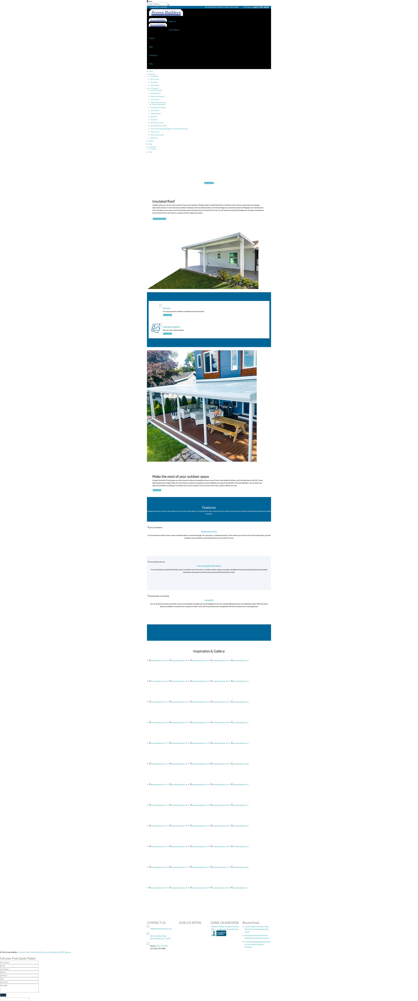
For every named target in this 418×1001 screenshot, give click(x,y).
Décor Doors (155, 132)
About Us (172, 21)
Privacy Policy (24, 952)
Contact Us (153, 55)
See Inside (154, 82)
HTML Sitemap (65, 952)
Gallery (152, 38)
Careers (153, 149)
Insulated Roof (155, 93)
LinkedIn (235, 926)
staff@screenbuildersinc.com (161, 929)
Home (151, 71)
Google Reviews (232, 929)
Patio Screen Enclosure (158, 102)
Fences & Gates (156, 113)
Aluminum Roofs (156, 90)
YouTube (228, 926)
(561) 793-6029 (261, 7)
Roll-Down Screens (157, 123)
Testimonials (155, 85)
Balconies (154, 116)
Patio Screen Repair (158, 104)
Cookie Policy (35, 952)
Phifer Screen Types (157, 135)
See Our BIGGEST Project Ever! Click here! (222, 7)
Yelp (212, 929)
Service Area (155, 79)
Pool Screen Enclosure (158, 107)
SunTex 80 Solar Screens (159, 126)
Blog (151, 47)
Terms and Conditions (50, 952)
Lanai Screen (155, 99)
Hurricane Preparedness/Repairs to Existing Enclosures (169, 129)
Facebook (214, 926)
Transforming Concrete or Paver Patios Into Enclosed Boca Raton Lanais (257, 929)
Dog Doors (154, 138)
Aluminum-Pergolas (157, 96)
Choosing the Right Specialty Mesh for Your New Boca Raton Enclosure (258, 944)
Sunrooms (154, 120)
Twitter (221, 926)
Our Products (174, 30)
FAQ (151, 64)
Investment (154, 76)
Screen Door (155, 110)
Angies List (221, 929)
